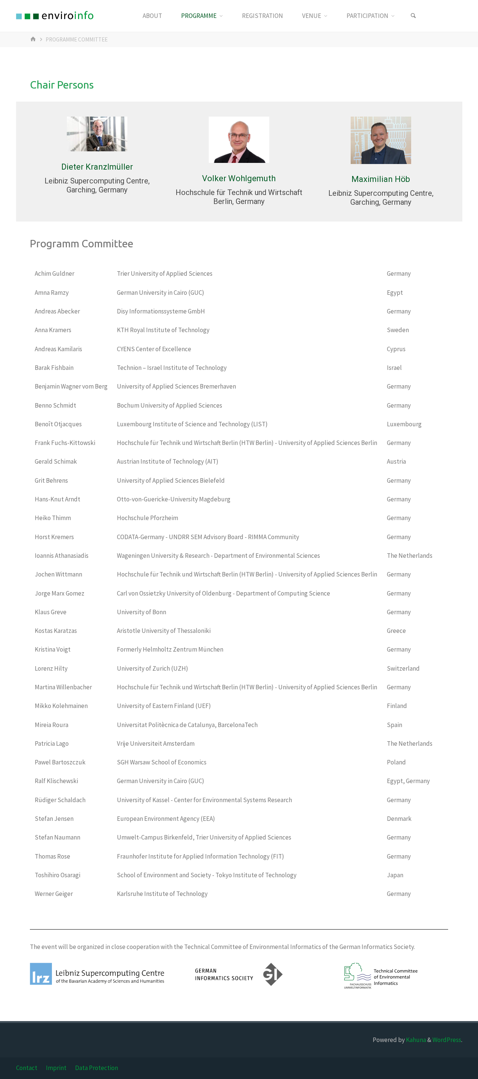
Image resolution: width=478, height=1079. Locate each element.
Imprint (56, 1068)
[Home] (34, 39)
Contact (26, 1068)
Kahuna (415, 1040)
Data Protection (96, 1068)
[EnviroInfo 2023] (54, 16)
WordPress (446, 1040)
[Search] (413, 16)
